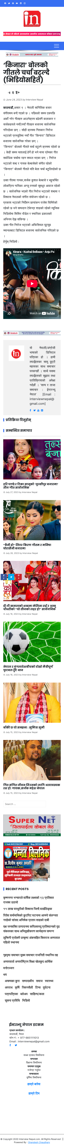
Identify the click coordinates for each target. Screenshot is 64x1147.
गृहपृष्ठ (6, 955)
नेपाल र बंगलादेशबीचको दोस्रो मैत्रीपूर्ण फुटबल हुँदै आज (28, 668)
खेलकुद (39, 961)
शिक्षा (32, 961)
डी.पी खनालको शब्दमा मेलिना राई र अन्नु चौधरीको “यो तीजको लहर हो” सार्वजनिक (29, 607)
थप (5, 974)
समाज (39, 981)
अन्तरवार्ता (8, 961)
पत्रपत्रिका (11, 994)
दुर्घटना (46, 987)
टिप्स (38, 987)
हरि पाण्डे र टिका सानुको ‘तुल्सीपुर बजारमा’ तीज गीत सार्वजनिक (30, 486)
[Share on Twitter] (11, 577)
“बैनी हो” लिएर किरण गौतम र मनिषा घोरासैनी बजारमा (27, 546)
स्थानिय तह (51, 955)
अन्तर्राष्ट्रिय (21, 961)
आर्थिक (49, 961)
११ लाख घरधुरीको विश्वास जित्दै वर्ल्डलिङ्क (27, 909)
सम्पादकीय (28, 981)
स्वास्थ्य (49, 981)
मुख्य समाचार (27, 955)
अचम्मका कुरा (12, 981)
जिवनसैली (27, 987)
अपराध (9, 987)
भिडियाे (26, 1000)
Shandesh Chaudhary (39, 1142)
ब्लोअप (24, 994)
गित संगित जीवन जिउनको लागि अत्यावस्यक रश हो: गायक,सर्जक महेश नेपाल (31, 786)
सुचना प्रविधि (12, 1000)
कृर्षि (17, 987)
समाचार (15, 955)
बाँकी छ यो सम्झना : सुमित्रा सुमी (23, 727)
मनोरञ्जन (8, 968)
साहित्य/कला (37, 994)
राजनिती (40, 955)
